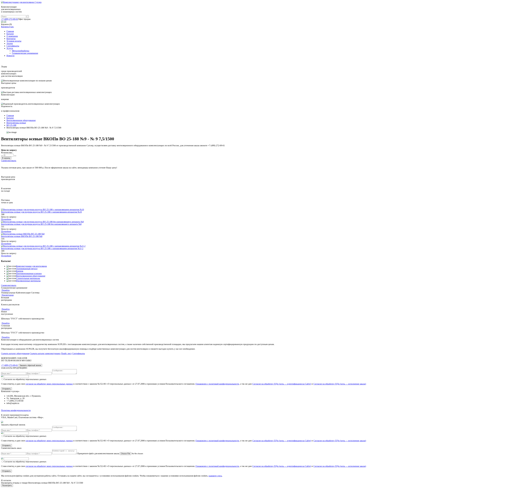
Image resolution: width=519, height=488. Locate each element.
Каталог (10, 34)
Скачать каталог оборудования (15, 353)
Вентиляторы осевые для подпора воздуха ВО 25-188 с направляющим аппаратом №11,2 (42, 248)
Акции (9, 43)
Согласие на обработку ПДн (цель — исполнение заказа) (339, 384)
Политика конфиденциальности (16, 410)
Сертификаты (12, 46)
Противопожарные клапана (29, 273)
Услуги (9, 48)
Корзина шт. (7, 27)
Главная (10, 31)
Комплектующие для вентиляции (31, 266)
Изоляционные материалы (28, 281)
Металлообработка (20, 51)
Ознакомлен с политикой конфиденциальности (217, 384)
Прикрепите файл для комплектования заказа (98, 453)
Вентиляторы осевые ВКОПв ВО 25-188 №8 (21, 236)
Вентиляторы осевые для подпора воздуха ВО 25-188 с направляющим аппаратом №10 (41, 212)
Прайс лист (66, 353)
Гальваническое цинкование (25, 53)
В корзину (6, 158)
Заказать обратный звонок (30, 365)
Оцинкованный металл (26, 268)
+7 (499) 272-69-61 (9, 19)
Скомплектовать (8, 160)
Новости (10, 55)
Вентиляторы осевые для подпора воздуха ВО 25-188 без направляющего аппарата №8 (41, 224)
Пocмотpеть (7, 485)
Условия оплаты (13, 41)
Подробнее (6, 219)
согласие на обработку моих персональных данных (49, 384)
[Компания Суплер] (21, 2)
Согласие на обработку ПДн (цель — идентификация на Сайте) (281, 384)
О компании (12, 36)
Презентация (8, 295)
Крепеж (19, 271)
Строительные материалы (28, 278)
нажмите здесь (215, 476)
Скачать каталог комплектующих (45, 353)
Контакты (11, 38)
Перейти (6, 290)
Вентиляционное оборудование (30, 276)
